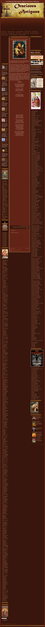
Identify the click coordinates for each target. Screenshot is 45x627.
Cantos (32, 116)
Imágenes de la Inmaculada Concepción (4, 199)
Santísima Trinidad (4, 545)
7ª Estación (3, 243)
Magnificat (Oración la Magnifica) (35, 145)
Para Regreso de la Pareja (34, 294)
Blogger (5, 620)
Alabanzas (32, 112)
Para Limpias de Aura (34, 238)
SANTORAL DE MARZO (27, 31)
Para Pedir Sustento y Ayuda (35, 258)
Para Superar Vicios (34, 304)
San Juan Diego (4, 446)
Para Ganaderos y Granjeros (35, 229)
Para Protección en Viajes (34, 280)
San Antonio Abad (4, 410)
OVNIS (33, 427)
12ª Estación (4, 234)
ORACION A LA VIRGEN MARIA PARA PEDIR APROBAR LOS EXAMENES (38, 418)
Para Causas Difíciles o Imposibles (36, 197)
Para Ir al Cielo (33, 232)
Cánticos (32, 128)
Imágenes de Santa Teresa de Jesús (4, 196)
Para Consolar (33, 203)
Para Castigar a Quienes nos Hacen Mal (36, 196)
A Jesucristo (4, 270)
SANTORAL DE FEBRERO (19, 31)
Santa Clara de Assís (5, 494)
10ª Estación (4, 232)
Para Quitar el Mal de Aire (34, 286)
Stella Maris (3, 552)
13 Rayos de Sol (4, 260)
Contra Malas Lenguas (34, 123)
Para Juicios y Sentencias (34, 233)
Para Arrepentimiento (34, 192)
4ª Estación (3, 240)
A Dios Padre (4, 268)
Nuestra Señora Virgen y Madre (4, 379)
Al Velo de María (4, 325)
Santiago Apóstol (4, 535)
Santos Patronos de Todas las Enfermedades (37, 340)
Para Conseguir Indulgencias (35, 200)
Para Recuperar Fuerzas (34, 290)
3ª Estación (3, 239)
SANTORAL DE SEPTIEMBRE (34, 33)
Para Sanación (33, 299)
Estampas (3, 180)
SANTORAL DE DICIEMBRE (22, 34)
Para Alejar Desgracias (34, 181)
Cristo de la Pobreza (5, 335)
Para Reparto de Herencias (34, 295)
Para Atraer (32, 193)
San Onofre (3, 469)
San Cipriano (4, 424)
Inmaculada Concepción (3, 351)
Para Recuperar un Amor (34, 293)
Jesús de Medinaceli (34, 383)
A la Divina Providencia (3, 285)
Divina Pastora (4, 345)
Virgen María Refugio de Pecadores (5, 563)
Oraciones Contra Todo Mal (34, 158)
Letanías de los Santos (34, 144)
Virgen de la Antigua (5, 572)
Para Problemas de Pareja (34, 269)
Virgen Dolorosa (4, 554)
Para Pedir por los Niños (34, 264)
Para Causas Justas (34, 198)
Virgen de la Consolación (4, 577)
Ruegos (32, 334)
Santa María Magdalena (4, 512)
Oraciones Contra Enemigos (35, 155)
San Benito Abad (4, 413)
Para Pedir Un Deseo (34, 260)
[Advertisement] (22, 25)
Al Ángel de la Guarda (5, 326)
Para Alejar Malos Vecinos (34, 183)
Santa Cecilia (4, 493)
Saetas (32, 335)
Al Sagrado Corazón (5, 321)
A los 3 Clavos (33, 371)
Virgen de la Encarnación (4, 579)
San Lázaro (3, 456)
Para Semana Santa (34, 301)
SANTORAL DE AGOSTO (26, 33)
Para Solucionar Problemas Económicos (36, 303)
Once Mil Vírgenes (4, 391)
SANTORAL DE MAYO (4, 33)
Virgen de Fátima (4, 566)
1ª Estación (3, 237)
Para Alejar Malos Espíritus (34, 182)
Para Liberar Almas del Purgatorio (35, 236)
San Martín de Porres (5, 460)
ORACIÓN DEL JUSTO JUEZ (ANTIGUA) (6, 90)
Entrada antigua (27, 248)
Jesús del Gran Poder (34, 384)
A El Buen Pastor (4, 269)
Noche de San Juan (4, 375)
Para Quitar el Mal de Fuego (35, 287)
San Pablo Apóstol (4, 470)
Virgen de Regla (4, 571)
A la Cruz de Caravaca (4, 282)
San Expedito (4, 426)
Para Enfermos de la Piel (34, 225)
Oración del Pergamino (3, 395)
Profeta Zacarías (4, 398)
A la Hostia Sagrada (4, 289)
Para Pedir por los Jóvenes (34, 263)
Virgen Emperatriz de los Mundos (5, 556)
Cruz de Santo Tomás (5, 342)
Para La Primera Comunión (34, 234)
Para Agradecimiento (34, 179)
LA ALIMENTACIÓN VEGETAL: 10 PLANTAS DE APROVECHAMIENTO (39, 440)
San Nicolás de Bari (4, 467)
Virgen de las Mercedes (4, 587)
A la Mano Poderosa (5, 291)
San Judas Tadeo (4, 451)
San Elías (3, 425)
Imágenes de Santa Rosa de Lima (4, 195)
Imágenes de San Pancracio (4, 193)
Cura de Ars (3, 344)
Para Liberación (33, 235)
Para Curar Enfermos (34, 205)
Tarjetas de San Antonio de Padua (4, 216)
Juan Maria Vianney (4, 360)
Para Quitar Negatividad (34, 285)
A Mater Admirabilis (4, 277)
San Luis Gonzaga (4, 454)
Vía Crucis (3, 246)
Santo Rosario (4, 537)
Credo (32, 127)
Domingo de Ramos (33, 379)
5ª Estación (3, 241)
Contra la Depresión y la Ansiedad (35, 125)
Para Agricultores (33, 180)
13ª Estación (4, 235)
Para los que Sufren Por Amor (35, 323)
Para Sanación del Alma (34, 300)
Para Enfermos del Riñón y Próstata (36, 227)
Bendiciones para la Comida (35, 115)
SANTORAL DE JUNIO (11, 33)
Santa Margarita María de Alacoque (4, 506)
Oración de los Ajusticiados (4, 393)
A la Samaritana (4, 294)
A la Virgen (3, 300)
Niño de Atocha (4, 374)
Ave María (3, 330)
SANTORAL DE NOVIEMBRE (13, 34)
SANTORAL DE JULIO (18, 33)
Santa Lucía (3, 504)
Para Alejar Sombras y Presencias (35, 185)
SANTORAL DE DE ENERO (11, 31)
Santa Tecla (3, 527)
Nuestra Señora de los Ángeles (4, 387)
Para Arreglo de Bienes (34, 191)
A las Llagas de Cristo (5, 302)
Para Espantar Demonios (34, 228)
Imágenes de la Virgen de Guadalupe (5, 200)
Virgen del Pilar (4, 595)
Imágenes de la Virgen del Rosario (4, 204)
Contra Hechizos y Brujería (34, 121)
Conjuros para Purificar (34, 119)
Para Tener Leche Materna (34, 305)
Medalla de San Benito (34, 147)
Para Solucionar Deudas (34, 302)
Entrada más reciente (12, 248)
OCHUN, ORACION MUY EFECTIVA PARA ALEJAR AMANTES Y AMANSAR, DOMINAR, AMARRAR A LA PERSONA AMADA (39, 435)
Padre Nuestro (33, 176)
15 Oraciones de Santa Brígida (4, 263)
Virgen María (4, 560)
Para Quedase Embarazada (35, 282)
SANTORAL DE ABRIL (35, 31)
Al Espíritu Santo (4, 315)
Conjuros (32, 118)
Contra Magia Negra (34, 122)
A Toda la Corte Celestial (4, 281)
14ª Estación (4, 236)
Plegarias (32, 325)
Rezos (32, 329)
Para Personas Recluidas (34, 266)
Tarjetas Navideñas (4, 212)
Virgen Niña (3, 565)
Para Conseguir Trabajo (34, 202)
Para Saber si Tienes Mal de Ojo (35, 296)
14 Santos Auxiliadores (4, 262)
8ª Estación (3, 244)
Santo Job (3, 536)
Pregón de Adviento (34, 327)
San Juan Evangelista (5, 447)
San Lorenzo (4, 453)
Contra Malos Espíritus (34, 124)
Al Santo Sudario (4, 324)
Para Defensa (33, 206)
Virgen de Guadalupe (5, 567)
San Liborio (3, 452)
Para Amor (32, 189)
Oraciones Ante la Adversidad (35, 152)
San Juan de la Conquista (4, 450)
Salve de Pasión (33, 337)
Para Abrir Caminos (33, 177)
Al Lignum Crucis (33, 373)
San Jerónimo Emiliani (4, 439)
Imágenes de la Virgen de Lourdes (4, 203)
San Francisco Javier (5, 427)
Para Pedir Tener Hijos (34, 259)
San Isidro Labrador (4, 436)
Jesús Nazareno (33, 382)
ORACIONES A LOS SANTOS (36, 416)
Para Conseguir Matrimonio (21, 226)
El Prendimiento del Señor (34, 380)
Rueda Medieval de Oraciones (35, 333)
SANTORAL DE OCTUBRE (4, 34)
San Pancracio (4, 471)
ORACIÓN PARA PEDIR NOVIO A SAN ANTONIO (19, 39)
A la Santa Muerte (4, 299)
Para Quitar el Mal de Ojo (34, 288)
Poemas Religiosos (33, 326)
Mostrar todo (42, 444)
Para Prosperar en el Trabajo (35, 270)
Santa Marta (4, 511)
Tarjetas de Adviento (5, 214)
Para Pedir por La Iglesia (34, 262)
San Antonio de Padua (25, 227)
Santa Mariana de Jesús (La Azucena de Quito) (4, 510)
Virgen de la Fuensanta (3, 581)
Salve (32, 336)
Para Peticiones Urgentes (34, 267)
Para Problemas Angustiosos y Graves (36, 268)
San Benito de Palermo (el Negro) (4, 414)
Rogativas (32, 331)
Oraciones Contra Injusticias (35, 156)
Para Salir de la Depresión (34, 298)
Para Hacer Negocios (34, 230)
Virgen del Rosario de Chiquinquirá (5, 598)
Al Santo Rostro (4, 323)
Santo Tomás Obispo (5, 538)
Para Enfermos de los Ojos (34, 226)
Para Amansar (33, 187)
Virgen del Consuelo (5, 592)
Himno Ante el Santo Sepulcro (35, 381)
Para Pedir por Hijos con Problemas (36, 261)
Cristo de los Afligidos (5, 338)
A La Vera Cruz (4, 274)
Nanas (32, 149)
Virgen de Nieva (4, 570)
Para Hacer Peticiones (19, 227)
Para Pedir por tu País (34, 265)
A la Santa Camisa (4, 295)
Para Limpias (33, 237)
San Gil (3, 432)
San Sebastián (4, 479)
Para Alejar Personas (34, 184)
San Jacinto (3, 438)
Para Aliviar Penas (33, 186)
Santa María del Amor (5, 518)
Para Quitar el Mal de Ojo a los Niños (36, 289)
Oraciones (3, 392)
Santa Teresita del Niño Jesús (4, 530)
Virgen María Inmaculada (4, 561)
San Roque (3, 478)
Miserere (32, 148)
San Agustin (3, 406)
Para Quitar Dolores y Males (35, 283)
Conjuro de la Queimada (4, 331)
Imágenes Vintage (4, 186)
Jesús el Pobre (4, 359)
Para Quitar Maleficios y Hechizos (35, 284)
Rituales (32, 330)
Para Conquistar (33, 199)
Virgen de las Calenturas (4, 585)
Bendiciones (33, 114)
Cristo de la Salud (4, 337)
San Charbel (4, 423)
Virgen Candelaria (4, 553)
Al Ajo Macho (4, 311)
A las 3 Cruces (4, 301)
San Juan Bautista (4, 444)
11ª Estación (4, 233)
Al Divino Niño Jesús (5, 313)
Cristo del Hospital (4, 341)
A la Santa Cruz (4, 296)
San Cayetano (4, 422)
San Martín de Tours (5, 462)
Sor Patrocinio (4, 551)
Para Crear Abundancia (34, 204)
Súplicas (27, 228)
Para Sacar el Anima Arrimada (35, 297)
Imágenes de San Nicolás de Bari (4, 192)
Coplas (32, 126)
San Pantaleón (4, 472)
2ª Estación (3, 238)
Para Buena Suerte (33, 194)
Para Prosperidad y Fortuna (35, 271)
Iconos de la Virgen (4, 181)
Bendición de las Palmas (34, 375)
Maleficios (32, 146)
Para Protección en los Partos (35, 281)
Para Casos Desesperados (34, 195)
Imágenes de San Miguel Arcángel (4, 190)
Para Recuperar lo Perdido (34, 291)
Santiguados (33, 338)
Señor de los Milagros (5, 546)
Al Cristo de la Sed (4, 312)
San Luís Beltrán (4, 455)
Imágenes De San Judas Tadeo (4, 183)
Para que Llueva (33, 324)
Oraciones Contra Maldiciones (35, 157)
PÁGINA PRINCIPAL (3, 31)
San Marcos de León (5, 457)
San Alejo (3, 407)
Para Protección (33, 272)
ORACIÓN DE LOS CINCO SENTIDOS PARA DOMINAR (6, 160)
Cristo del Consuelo (33, 376)
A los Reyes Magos (4, 306)
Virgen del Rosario (4, 596)
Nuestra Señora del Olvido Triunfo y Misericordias (4, 390)
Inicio (20, 248)
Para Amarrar (33, 188)
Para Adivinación (33, 178)
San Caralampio (4, 421)
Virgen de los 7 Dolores (4, 588)
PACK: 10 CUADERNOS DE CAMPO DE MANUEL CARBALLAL (39, 429)
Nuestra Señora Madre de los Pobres (5, 377)
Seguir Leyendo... (19, 92)
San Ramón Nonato (4, 476)
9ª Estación (3, 245)
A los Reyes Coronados (3, 305)
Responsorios (33, 328)
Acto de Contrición (33, 111)
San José (3, 443)
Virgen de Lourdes (4, 569)
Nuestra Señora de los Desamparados (4, 386)
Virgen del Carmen (4, 591)
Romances (32, 332)
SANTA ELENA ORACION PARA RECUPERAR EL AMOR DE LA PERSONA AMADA (39, 424)
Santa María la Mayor (5, 520)
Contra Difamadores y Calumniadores (36, 120)
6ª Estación (3, 242)
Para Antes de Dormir (34, 190)
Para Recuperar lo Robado (34, 292)
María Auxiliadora (4, 367)
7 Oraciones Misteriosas (3, 267)
